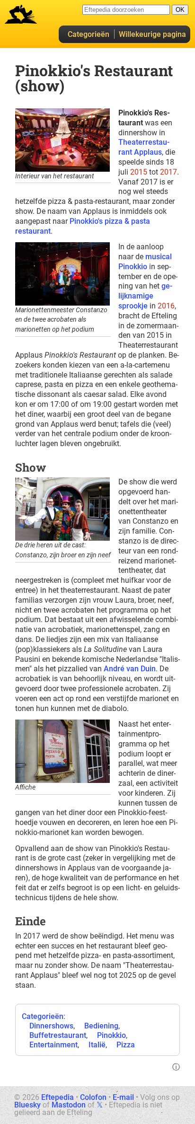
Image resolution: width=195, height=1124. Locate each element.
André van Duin (130, 668)
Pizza (125, 1044)
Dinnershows (51, 1025)
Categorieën (88, 34)
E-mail (123, 1097)
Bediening (101, 1025)
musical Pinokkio (145, 261)
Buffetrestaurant (57, 1035)
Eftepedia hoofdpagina (21, 14)
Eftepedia (57, 1097)
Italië (97, 1044)
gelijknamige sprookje (145, 295)
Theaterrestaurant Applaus (143, 147)
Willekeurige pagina (152, 34)
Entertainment (53, 1044)
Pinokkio (111, 1035)
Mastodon (69, 1104)
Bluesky (27, 1104)
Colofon (93, 1097)
